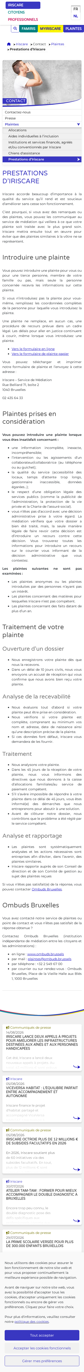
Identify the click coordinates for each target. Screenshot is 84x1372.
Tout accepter (42, 1335)
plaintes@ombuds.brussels (49, 959)
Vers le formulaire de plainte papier (40, 354)
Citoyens (16, 12)
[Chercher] (15, 28)
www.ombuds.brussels (45, 954)
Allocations (17, 130)
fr (76, 9)
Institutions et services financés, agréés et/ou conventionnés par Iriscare (40, 144)
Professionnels (23, 20)
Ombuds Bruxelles (47, 889)
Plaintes (57, 44)
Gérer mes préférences (42, 1361)
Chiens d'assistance (24, 153)
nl (76, 16)
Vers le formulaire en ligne (33, 349)
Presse (10, 118)
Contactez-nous (18, 112)
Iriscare (15, 5)
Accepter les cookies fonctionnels (42, 1348)
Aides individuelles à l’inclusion (33, 136)
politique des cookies (31, 1322)
